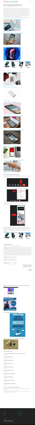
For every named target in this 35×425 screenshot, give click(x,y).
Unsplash (5, 16)
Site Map (5, 419)
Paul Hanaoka (8, 172)
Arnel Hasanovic (8, 31)
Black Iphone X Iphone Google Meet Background (11, 146)
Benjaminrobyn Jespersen (9, 85)
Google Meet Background (10, 6)
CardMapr (7, 158)
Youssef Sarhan (8, 70)
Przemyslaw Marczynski (9, 114)
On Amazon (7, 67)
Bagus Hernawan (8, 45)
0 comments (16, 6)
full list (22, 17)
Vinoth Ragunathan (8, 100)
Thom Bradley (8, 144)
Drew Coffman (8, 128)
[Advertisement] (18, 278)
